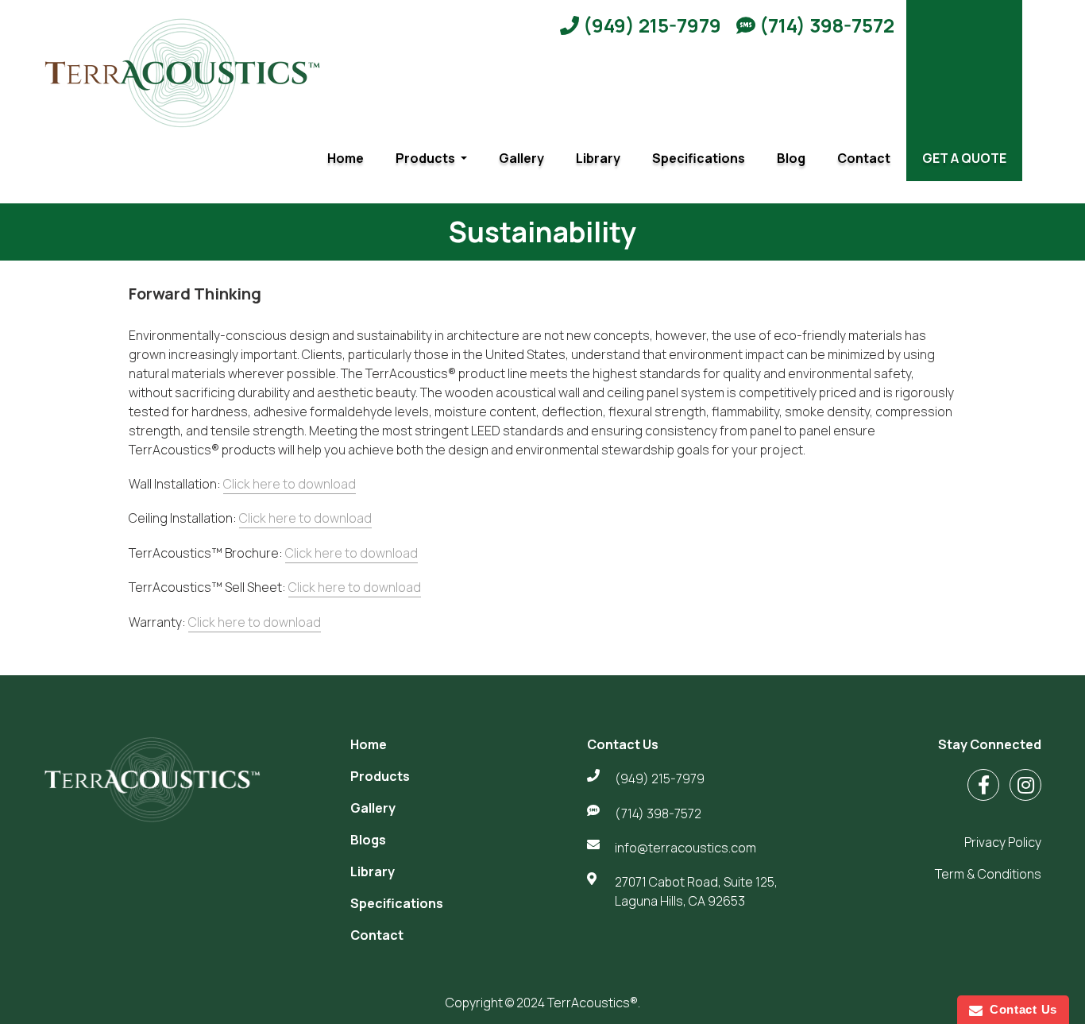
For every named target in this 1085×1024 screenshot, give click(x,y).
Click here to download (289, 484)
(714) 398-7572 (824, 25)
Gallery (521, 158)
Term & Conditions (988, 874)
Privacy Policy (1002, 842)
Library (598, 158)
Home (345, 158)
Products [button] (427, 158)
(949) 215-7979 (650, 25)
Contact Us (1020, 1009)
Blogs (368, 839)
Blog (791, 158)
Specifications (698, 158)
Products (380, 776)
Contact (863, 158)
